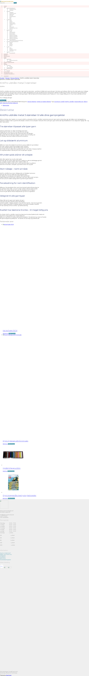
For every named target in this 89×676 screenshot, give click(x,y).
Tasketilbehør (9, 68)
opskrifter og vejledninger (9, 73)
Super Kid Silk (12, 52)
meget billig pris (78, 101)
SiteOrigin (8, 675)
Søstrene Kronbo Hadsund (10, 103)
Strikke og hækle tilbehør (9, 62)
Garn (5, 6)
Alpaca (8, 46)
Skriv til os (2, 558)
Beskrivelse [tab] (6, 105)
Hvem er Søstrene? (5, 553)
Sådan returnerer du (6, 554)
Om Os (5, 69)
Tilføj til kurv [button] (12, 333)
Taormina (11, 50)
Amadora (11, 10)
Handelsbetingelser (5, 559)
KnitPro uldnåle (69, 101)
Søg (15, 2)
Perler (5, 58)
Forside (2, 78)
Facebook (2, 557)
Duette (10, 45)
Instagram (3, 555)
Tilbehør (7, 78)
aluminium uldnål (59, 101)
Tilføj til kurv (3, 100)
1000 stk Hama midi (13, 60)
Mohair (8, 51)
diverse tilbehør (15, 78)
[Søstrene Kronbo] (6, 1)
